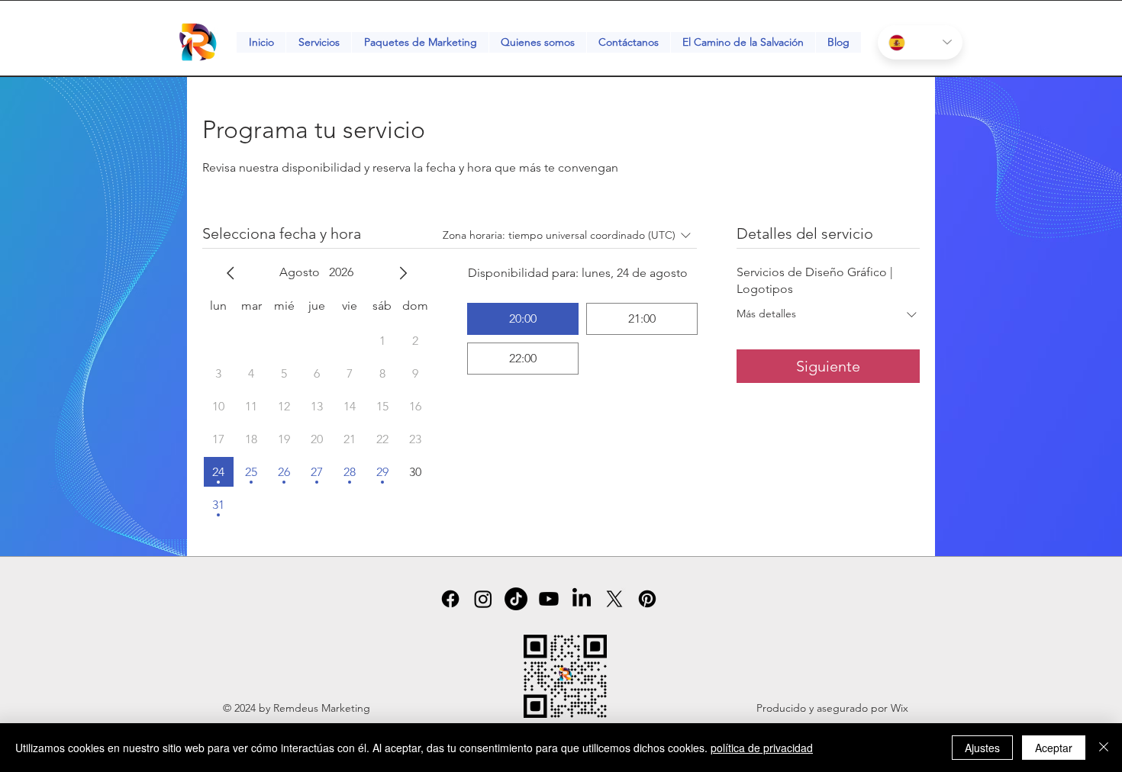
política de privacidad (762, 747)
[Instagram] (483, 598)
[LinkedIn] (581, 598)
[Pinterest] (647, 598)
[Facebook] (450, 598)
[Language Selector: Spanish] (920, 42)
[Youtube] (548, 598)
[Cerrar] (1104, 747)
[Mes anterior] (230, 273)
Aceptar (1053, 747)
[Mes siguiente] (403, 273)
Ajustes (982, 747)
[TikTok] (516, 598)
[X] (614, 598)
